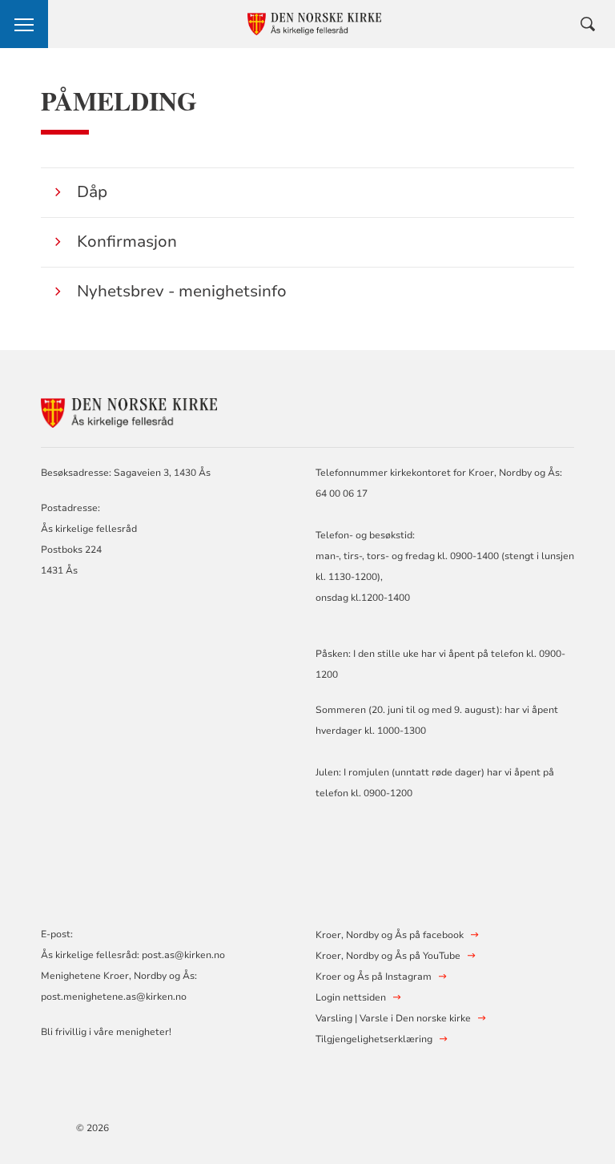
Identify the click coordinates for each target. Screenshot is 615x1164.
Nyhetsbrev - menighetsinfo (182, 291)
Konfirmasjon (127, 241)
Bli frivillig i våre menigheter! (106, 1031)
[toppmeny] (24, 24)
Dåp (92, 192)
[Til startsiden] (129, 410)
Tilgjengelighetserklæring (374, 1039)
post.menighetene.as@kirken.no (114, 996)
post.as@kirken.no (183, 955)
